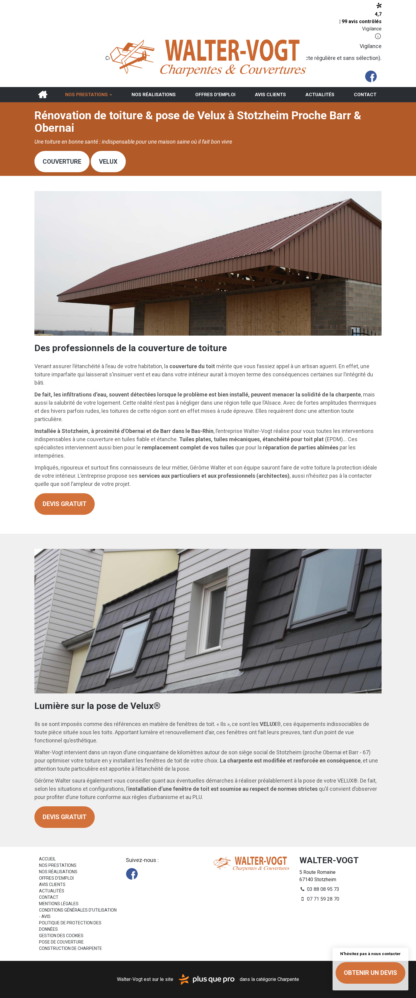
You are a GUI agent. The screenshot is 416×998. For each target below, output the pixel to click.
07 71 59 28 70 (322, 899)
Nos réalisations (154, 94)
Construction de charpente (70, 948)
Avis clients (270, 94)
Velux (108, 161)
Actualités (319, 94)
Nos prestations (87, 94)
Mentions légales (59, 903)
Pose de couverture (61, 942)
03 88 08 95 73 (322, 889)
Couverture (62, 161)
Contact (365, 94)
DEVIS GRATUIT (64, 504)
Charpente (288, 979)
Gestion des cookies (61, 935)
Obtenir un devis (370, 972)
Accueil (42, 94)
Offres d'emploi (215, 94)
